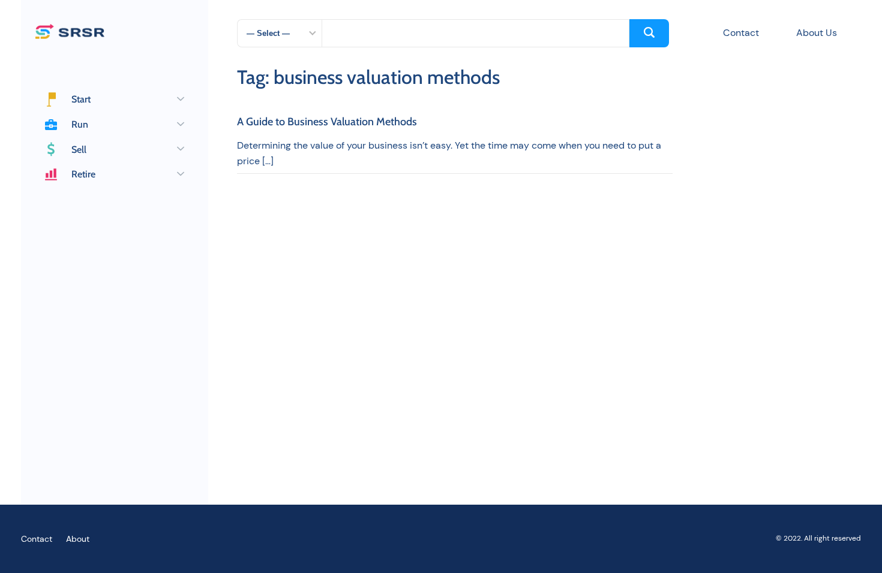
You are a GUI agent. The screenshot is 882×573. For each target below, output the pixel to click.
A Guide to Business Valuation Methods (327, 122)
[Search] (649, 33)
